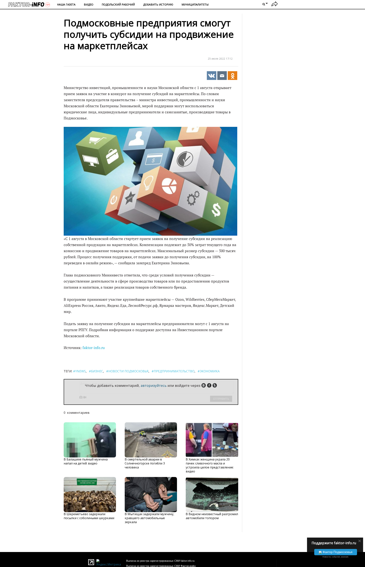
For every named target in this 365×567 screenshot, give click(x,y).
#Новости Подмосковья (127, 371)
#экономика (209, 371)
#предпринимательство (173, 371)
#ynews (79, 371)
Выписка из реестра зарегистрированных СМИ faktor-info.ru (160, 560)
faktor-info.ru (94, 347)
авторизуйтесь (154, 385)
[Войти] (274, 4)
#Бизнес (96, 371)
